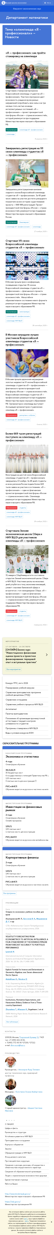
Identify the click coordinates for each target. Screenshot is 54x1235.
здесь (26, 1219)
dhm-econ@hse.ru (18, 1045)
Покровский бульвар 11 (29, 1037)
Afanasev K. (22, 1009)
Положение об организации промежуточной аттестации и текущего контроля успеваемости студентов (25, 721)
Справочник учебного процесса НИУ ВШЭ (24, 704)
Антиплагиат (11, 709)
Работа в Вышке (11, 1184)
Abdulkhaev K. (11, 979)
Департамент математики (27, 17)
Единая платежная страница (16, 1180)
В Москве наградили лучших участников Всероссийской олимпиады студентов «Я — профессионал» (22, 339)
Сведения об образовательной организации (23, 1171)
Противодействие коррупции (17, 1161)
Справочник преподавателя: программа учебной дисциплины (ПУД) (23, 693)
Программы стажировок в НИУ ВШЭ (22, 728)
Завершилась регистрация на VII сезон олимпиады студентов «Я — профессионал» (24, 151)
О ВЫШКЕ (9, 1124)
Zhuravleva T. (11, 1009)
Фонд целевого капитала (15, 1157)
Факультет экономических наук (27, 8)
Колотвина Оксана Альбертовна (29, 1092)
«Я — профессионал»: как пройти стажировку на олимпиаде (25, 54)
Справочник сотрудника (16, 699)
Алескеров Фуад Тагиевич (29, 1069)
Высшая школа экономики (16, 3)
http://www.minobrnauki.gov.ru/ (17, 1194)
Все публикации (12, 1022)
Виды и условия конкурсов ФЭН (20, 733)
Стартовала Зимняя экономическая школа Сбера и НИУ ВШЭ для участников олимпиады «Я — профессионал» (25, 535)
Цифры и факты (11, 1128)
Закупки (8, 1149)
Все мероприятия (13, 669)
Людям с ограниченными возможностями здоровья (26, 1175)
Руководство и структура (15, 1132)
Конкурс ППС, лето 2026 (17, 683)
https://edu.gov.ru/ (13, 1201)
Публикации (12, 903)
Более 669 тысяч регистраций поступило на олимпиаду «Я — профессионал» (24, 437)
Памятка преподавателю (17, 713)
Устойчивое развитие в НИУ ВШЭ (19, 1136)
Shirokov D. (22, 979)
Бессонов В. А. (29, 919)
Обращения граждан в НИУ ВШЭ (18, 1153)
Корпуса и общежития (14, 1144)
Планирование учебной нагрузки (20, 687)
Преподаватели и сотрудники (17, 1140)
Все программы (10, 893)
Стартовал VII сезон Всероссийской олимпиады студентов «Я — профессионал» (25, 244)
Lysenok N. (10, 951)
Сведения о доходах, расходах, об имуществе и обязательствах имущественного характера (25, 1166)
